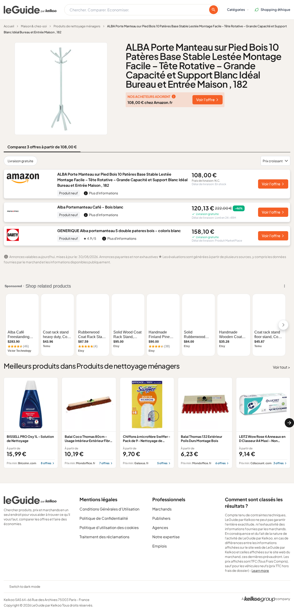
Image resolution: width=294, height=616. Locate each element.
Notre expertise (166, 536)
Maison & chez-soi (34, 26)
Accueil (9, 26)
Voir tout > (281, 367)
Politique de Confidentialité (104, 518)
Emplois (159, 546)
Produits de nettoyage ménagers (77, 26)
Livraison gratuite (20, 161)
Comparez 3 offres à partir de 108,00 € (42, 146)
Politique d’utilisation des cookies (109, 527)
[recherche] (213, 9)
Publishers (161, 518)
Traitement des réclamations (104, 536)
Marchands (162, 509)
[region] (147, 423)
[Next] (289, 422)
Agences (160, 527)
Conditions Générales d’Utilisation (109, 509)
